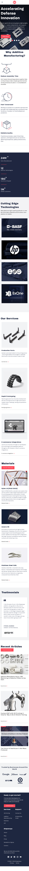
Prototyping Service (6, 407)
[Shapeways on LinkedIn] (8, 857)
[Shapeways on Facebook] (14, 857)
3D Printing (7, 813)
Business (6, 820)
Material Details (5, 503)
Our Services (5, 361)
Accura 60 (5, 527)
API (5, 823)
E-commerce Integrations (11, 442)
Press (5, 839)
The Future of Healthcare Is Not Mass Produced (13, 749)
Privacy (12, 863)
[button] (8, 467)
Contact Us (18, 813)
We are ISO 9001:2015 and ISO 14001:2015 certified (11, 852)
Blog (5, 835)
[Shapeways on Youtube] (20, 857)
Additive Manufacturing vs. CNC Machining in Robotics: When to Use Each (13, 678)
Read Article (3, 686)
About (5, 832)
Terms (17, 863)
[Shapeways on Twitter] (11, 857)
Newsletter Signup (9, 842)
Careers (6, 845)
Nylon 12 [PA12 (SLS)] (9, 488)
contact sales (9, 805)
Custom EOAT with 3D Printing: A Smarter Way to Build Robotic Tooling (14, 714)
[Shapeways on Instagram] (17, 857)
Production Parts (8, 350)
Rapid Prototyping (8, 396)
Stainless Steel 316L (9, 565)
